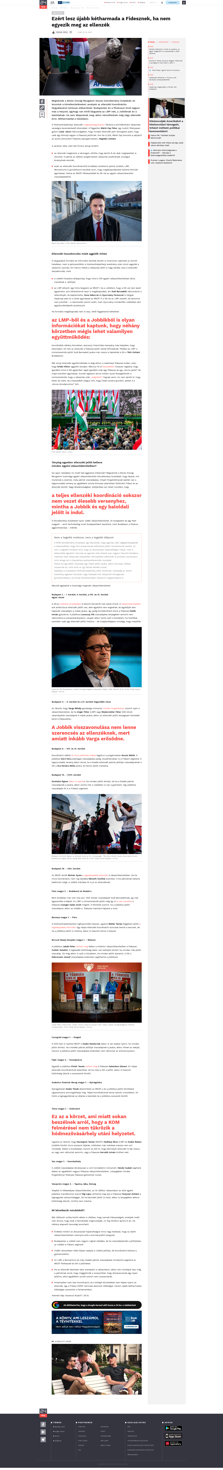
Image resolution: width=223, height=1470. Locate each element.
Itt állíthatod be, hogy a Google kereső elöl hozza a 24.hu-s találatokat (99, 1305)
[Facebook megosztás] (42, 101)
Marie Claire (105, 1445)
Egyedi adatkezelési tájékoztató (141, 1445)
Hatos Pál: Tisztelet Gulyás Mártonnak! (163, 136)
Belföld (58, 13)
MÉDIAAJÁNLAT (133, 1454)
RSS (129, 1427)
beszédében (109, 366)
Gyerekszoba (106, 1436)
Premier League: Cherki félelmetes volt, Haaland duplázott (166, 161)
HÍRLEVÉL (131, 1431)
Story (103, 1431)
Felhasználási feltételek (138, 1441)
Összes (175, 42)
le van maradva (124, 901)
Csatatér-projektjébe (70, 604)
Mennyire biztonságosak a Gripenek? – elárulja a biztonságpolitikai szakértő (164, 152)
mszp (55, 8)
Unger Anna (123, 2)
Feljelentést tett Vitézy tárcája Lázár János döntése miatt (167, 144)
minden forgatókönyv (114, 708)
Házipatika (105, 1427)
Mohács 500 (110, 2)
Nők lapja (104, 1441)
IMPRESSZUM (132, 1436)
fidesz (64, 8)
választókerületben (131, 604)
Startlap (81, 1427)
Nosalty (81, 1445)
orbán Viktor (94, 8)
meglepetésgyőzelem (94, 124)
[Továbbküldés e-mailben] (42, 107)
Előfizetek (173, 2)
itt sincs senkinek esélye (83, 755)
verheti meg (82, 946)
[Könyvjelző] (42, 115)
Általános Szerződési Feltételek (141, 1450)
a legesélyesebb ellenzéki (95, 875)
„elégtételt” (97, 377)
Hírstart (81, 1431)
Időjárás (142, 2)
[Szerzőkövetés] (70, 32)
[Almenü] (52, 2)
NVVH (133, 2)
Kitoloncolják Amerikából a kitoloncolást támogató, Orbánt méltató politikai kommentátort (166, 126)
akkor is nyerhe (76, 781)
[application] (97, 1369)
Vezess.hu (82, 1436)
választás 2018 (78, 8)
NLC (79, 1450)
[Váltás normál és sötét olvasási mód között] (162, 2)
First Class (82, 1441)
